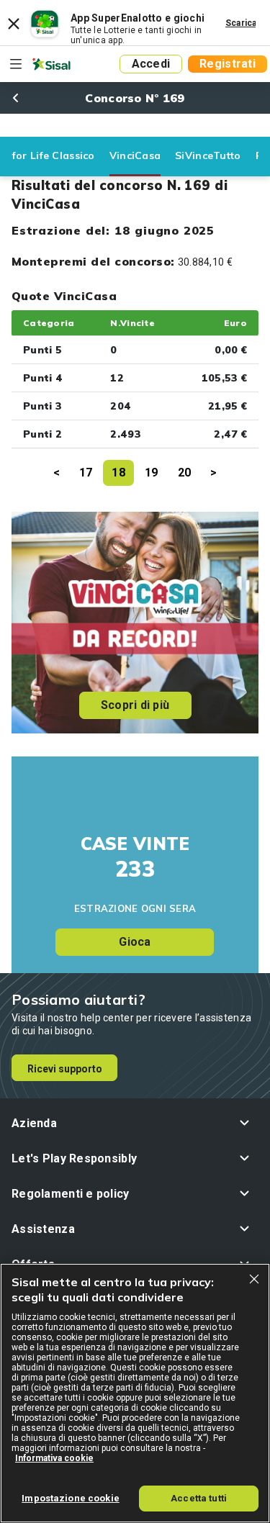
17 (86, 472)
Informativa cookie (54, 1458)
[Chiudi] (254, 1279)
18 (118, 472)
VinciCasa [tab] (135, 155)
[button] (135, 1123)
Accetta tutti (199, 1498)
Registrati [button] (227, 64)
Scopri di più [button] (135, 705)
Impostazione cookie (70, 1498)
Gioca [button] (134, 942)
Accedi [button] (151, 64)
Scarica (241, 23)
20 (185, 472)
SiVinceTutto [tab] (207, 155)
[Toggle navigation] (15, 64)
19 (151, 472)
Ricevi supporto (64, 1069)
